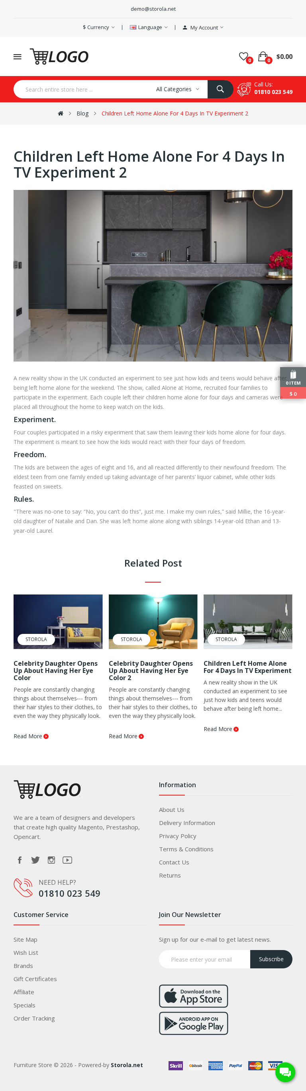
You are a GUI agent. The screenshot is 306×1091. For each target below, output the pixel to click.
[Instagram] (51, 860)
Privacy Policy (177, 836)
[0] (243, 57)
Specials (24, 1005)
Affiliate (24, 992)
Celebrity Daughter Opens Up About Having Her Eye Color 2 (151, 670)
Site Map (25, 939)
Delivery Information (187, 823)
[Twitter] (35, 860)
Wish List (26, 952)
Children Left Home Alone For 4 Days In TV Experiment (248, 667)
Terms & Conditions (186, 849)
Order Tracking (34, 1018)
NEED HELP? (57, 882)
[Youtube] (67, 860)
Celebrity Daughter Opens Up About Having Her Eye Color (56, 670)
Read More (28, 736)
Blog (82, 113)
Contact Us (174, 862)
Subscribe (271, 959)
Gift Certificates (35, 979)
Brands (23, 966)
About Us (171, 809)
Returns (170, 875)
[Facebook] (20, 860)
